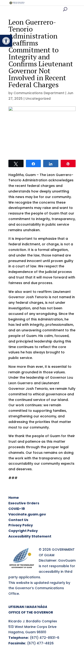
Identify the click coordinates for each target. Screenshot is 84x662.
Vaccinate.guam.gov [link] (27, 514)
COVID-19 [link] (16, 508)
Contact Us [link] (18, 520)
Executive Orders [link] (23, 503)
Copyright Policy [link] (23, 530)
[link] (6, 41)
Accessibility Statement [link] (29, 536)
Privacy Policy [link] (20, 525)
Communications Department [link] (39, 93)
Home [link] (13, 497)
